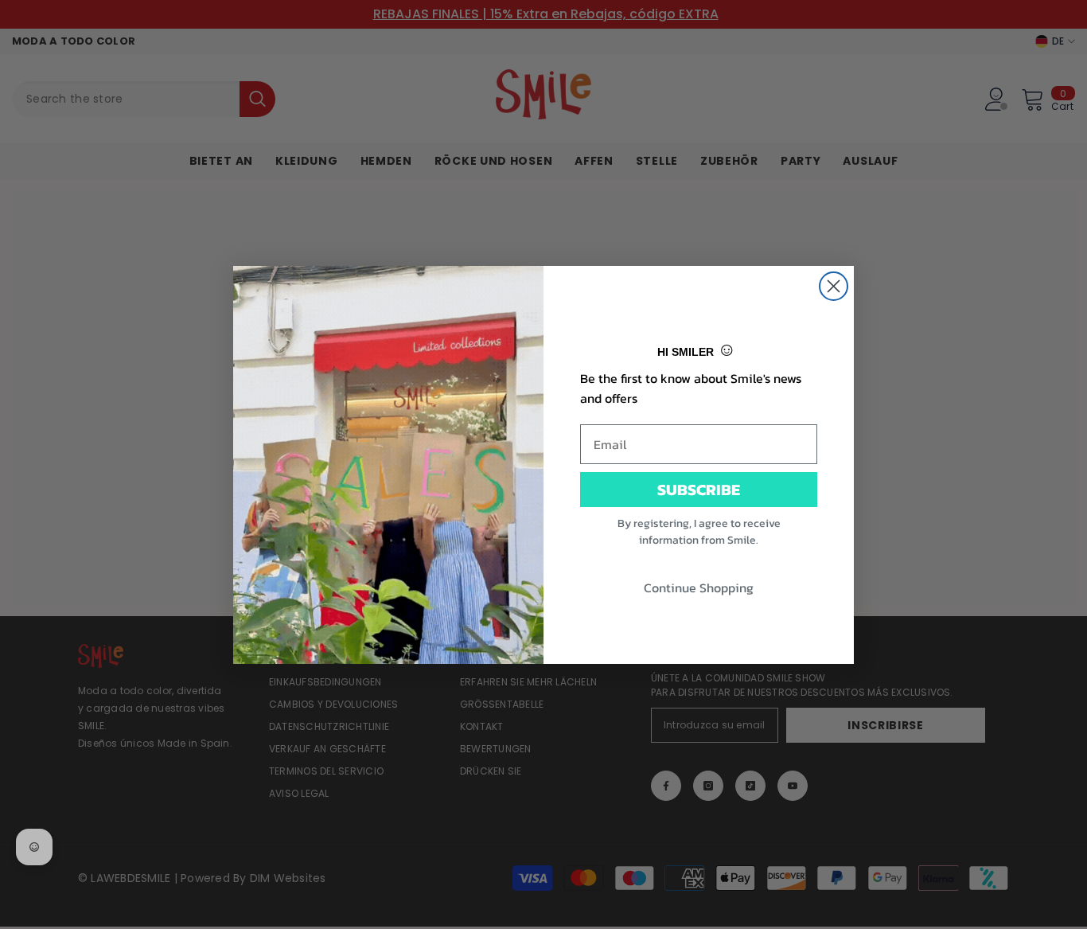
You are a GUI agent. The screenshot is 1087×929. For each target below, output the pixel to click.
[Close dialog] (833, 286)
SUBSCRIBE (698, 490)
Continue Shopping (699, 587)
